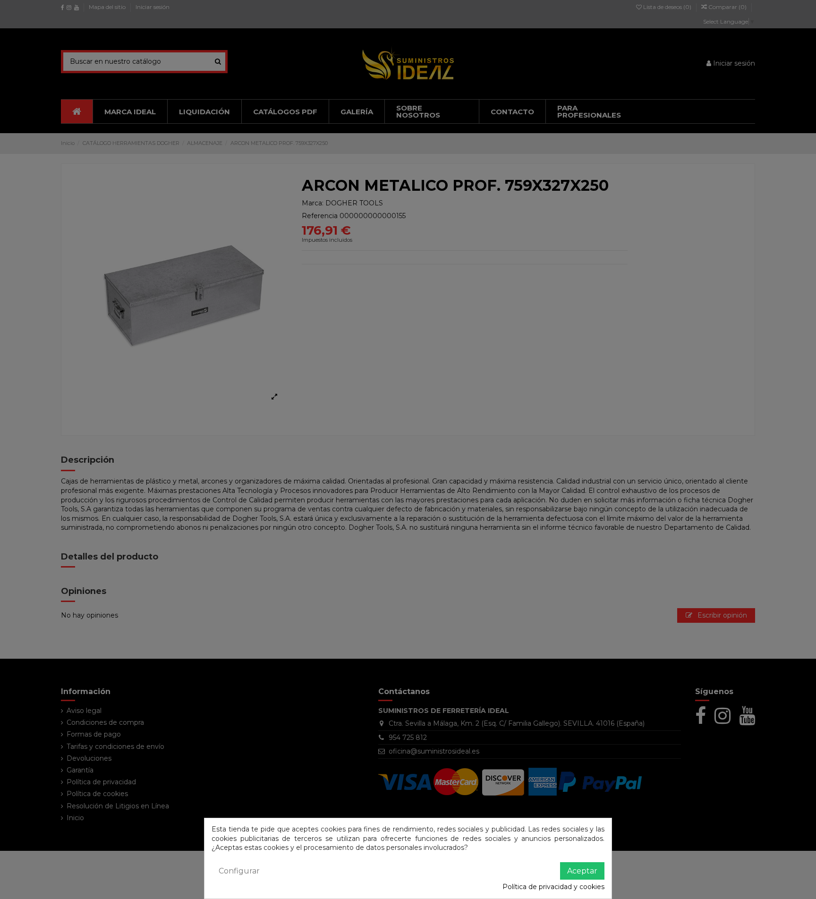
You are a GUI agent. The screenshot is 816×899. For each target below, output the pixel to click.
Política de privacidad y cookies (553, 886)
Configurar (239, 870)
